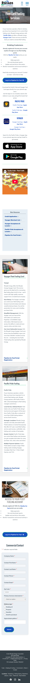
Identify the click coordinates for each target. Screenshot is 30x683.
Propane (8, 609)
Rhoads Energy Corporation (17, 654)
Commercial (19, 668)
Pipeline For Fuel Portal (13, 235)
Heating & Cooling (10, 668)
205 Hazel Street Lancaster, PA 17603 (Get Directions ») (15, 656)
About (25, 668)
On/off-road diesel (11, 614)
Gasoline (8, 612)
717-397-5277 (5, 658)
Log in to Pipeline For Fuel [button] (13, 80)
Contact (15, 670)
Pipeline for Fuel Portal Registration (11, 359)
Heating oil (9, 607)
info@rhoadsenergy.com (16, 658)
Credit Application (11, 216)
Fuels (3, 668)
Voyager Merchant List (12, 220)
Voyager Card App (17, 122)
